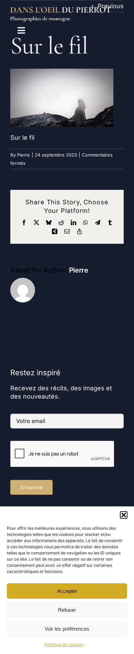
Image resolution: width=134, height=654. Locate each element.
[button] (123, 515)
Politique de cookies (63, 644)
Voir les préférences (67, 629)
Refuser (67, 610)
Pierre (23, 155)
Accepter (67, 591)
